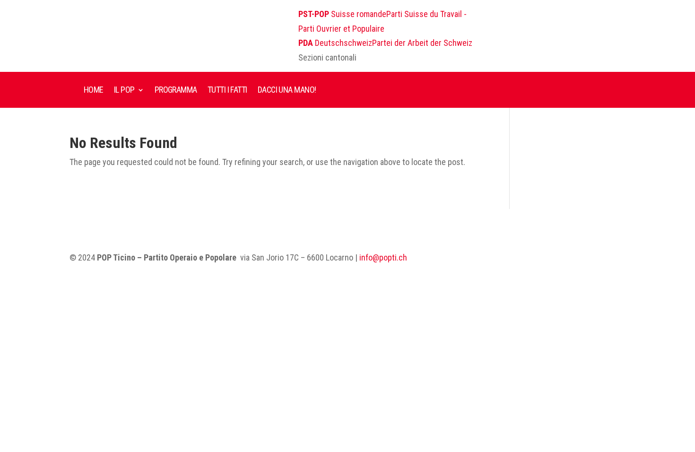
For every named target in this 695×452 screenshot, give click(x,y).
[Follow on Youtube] (599, 258)
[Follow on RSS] (618, 258)
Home (94, 90)
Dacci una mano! (287, 90)
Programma (176, 90)
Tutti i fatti (227, 90)
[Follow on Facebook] (561, 258)
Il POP (124, 90)
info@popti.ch (383, 257)
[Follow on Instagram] (580, 258)
